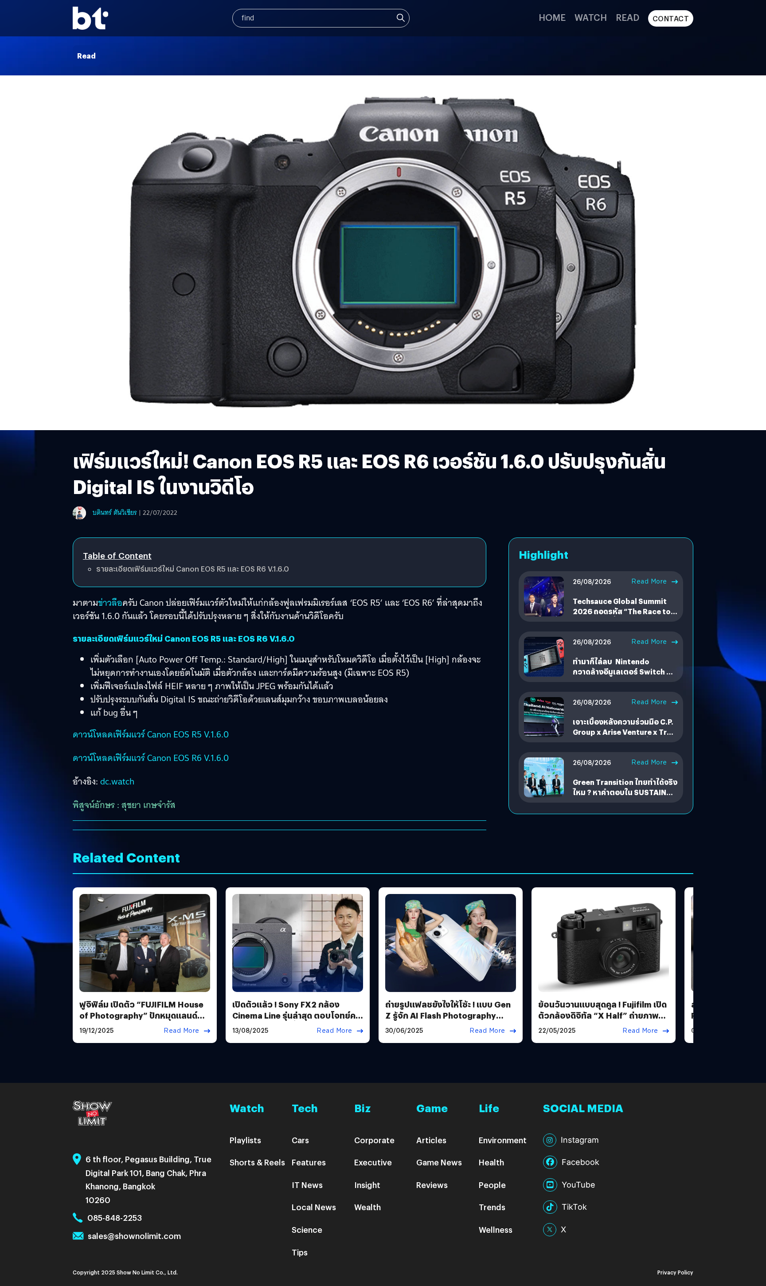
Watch (590, 17)
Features (309, 1162)
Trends (492, 1206)
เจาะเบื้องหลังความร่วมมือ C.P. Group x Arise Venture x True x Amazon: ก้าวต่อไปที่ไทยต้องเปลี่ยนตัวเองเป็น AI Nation (624, 737)
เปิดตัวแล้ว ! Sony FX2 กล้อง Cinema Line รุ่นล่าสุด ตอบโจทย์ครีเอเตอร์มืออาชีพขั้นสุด (296, 1015)
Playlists (245, 1139)
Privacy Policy (675, 1272)
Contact (671, 18)
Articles (431, 1139)
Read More (649, 581)
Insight (367, 1184)
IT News (307, 1184)
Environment (503, 1139)
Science (307, 1229)
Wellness (495, 1229)
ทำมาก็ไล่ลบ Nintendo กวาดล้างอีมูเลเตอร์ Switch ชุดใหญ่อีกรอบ (624, 671)
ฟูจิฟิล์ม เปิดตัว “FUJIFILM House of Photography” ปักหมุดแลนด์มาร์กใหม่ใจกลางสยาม (141, 1015)
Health (491, 1162)
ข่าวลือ (110, 602)
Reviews (432, 1184)
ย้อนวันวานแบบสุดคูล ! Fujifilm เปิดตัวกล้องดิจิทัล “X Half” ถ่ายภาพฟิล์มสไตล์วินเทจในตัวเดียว (602, 1015)
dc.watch (117, 781)
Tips (300, 1252)
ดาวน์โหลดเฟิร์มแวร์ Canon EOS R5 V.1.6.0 (151, 734)
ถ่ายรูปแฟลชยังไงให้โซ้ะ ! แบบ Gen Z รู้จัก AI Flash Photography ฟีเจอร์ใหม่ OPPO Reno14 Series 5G (448, 1021)
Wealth (367, 1206)
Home (552, 17)
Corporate (374, 1139)
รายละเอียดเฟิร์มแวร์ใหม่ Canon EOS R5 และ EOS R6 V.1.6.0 (192, 569)
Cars (300, 1139)
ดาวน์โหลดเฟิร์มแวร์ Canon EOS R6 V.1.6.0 (151, 757)
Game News (439, 1162)
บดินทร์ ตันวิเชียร (115, 512)
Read (627, 17)
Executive (373, 1162)
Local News (314, 1206)
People (492, 1184)
